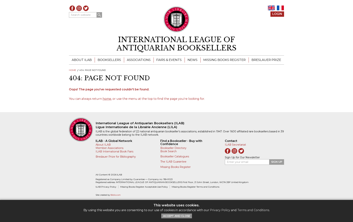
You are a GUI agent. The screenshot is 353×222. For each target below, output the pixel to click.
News (192, 60)
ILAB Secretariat (235, 144)
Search (99, 15)
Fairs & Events (169, 60)
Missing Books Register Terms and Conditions (195, 186)
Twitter (86, 8)
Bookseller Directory (173, 148)
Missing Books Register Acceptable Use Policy (144, 186)
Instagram (79, 8)
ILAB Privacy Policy (106, 186)
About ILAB (82, 60)
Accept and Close (176, 216)
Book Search (168, 151)
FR (280, 8)
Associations (139, 60)
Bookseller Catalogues (174, 156)
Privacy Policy (220, 210)
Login (277, 14)
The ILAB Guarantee (173, 161)
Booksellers (109, 60)
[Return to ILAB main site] (177, 19)
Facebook (72, 8)
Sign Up (276, 161)
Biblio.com (115, 195)
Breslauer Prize (266, 60)
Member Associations (109, 148)
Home (72, 70)
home (107, 99)
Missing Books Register (224, 60)
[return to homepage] (82, 130)
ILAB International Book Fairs (114, 151)
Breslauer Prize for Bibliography (116, 156)
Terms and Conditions (253, 210)
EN (271, 8)
